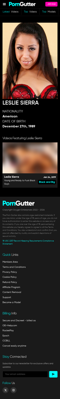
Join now (51, 4)
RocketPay (8, 330)
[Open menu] (4, 4)
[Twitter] (5, 390)
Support (6, 297)
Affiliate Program (11, 287)
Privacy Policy (9, 272)
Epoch (5, 336)
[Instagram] (13, 390)
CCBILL (6, 341)
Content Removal (11, 292)
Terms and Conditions (14, 267)
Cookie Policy (9, 277)
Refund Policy (9, 282)
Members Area (10, 262)
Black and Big (47, 182)
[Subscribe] (53, 374)
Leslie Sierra (11, 177)
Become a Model (11, 302)
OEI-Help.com (9, 325)
